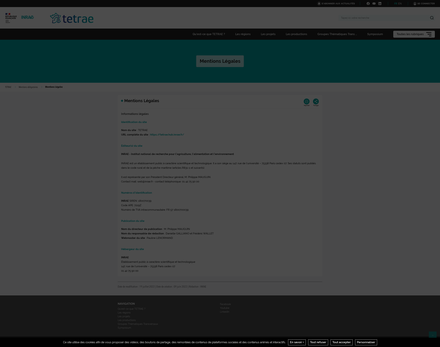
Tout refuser (318, 342)
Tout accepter (341, 342)
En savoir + (297, 342)
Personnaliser (366, 342)
